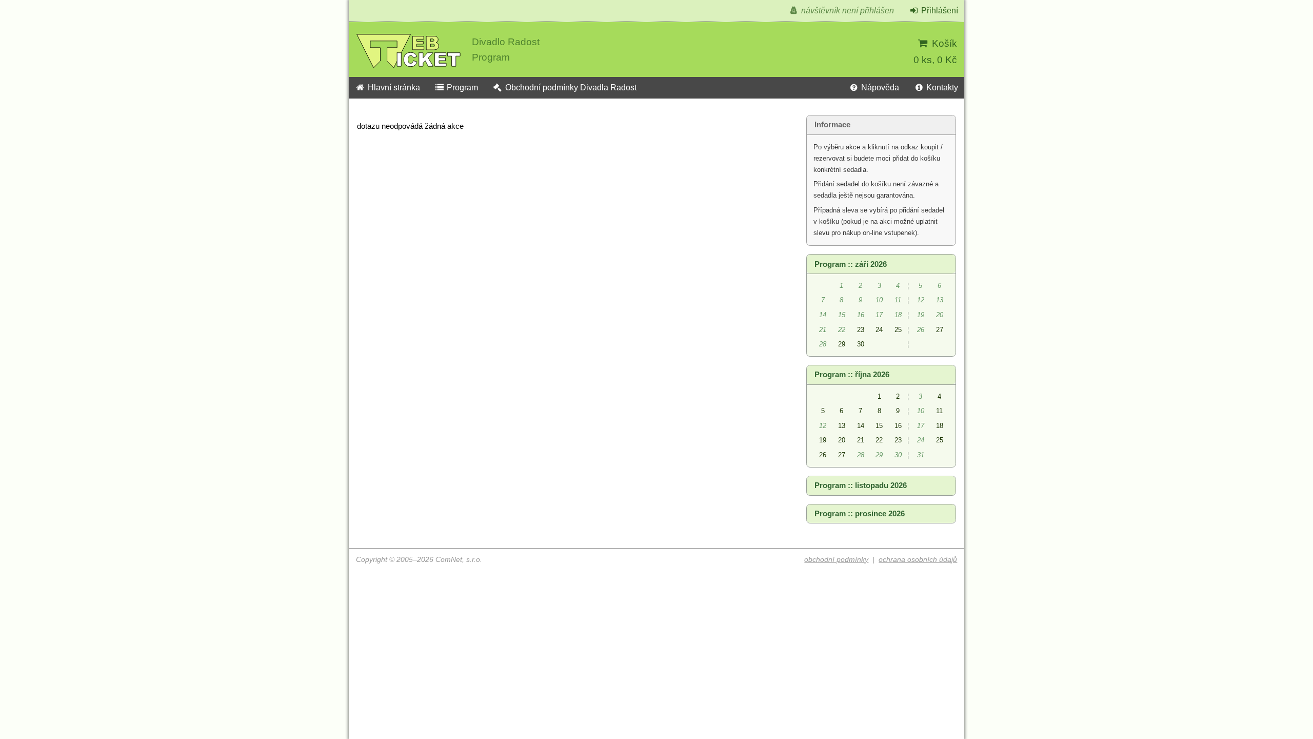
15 (879, 426)
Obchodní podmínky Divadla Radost (569, 87)
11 (939, 411)
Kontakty (941, 87)
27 (939, 330)
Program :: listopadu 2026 (860, 485)
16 (898, 426)
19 (822, 440)
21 (860, 440)
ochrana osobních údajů (918, 559)
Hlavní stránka (393, 87)
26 (822, 455)
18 (939, 426)
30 (860, 344)
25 (898, 330)
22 (879, 440)
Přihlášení (938, 10)
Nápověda (879, 87)
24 (879, 330)
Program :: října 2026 (851, 375)
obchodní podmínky (836, 559)
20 (841, 440)
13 (841, 426)
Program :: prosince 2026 (859, 514)
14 (860, 426)
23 (860, 330)
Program (461, 87)
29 (841, 344)
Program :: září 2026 (850, 264)
